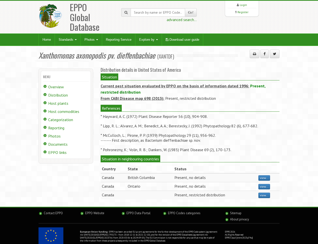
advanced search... (182, 19)
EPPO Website (94, 213)
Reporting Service (118, 39)
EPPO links (57, 152)
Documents (58, 144)
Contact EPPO (53, 213)
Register (243, 12)
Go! (191, 12)
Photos (90, 39)
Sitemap (235, 213)
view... (264, 178)
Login (243, 5)
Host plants (58, 103)
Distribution (58, 95)
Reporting (56, 127)
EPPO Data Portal (138, 213)
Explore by (147, 39)
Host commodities (63, 111)
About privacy (239, 219)
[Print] (254, 54)
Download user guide (183, 39)
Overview (56, 86)
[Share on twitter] (274, 54)
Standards (66, 39)
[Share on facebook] (264, 54)
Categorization (60, 119)
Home (46, 39)
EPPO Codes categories (184, 213)
